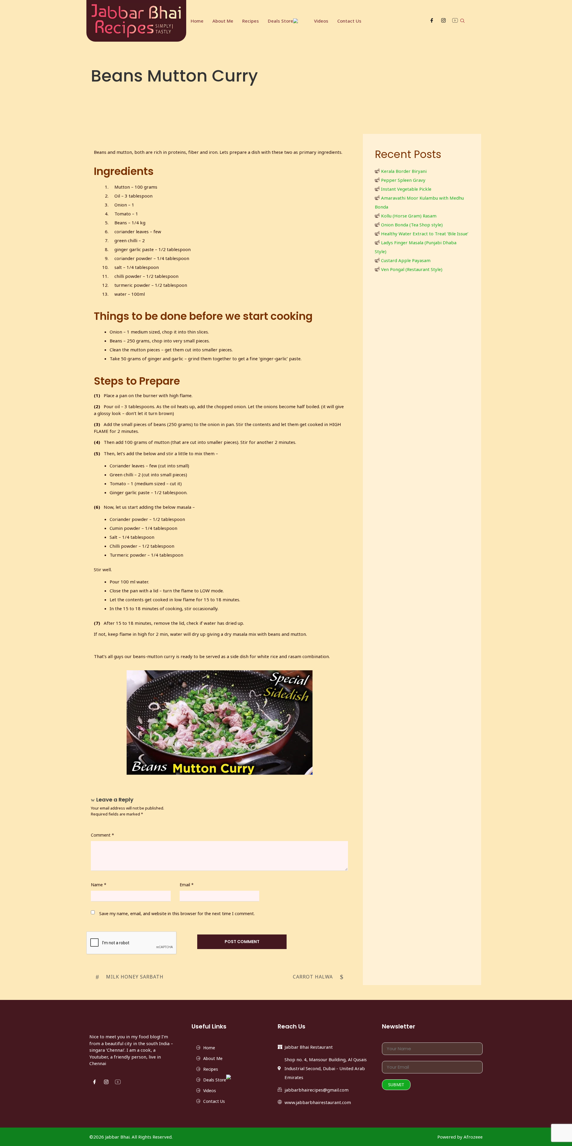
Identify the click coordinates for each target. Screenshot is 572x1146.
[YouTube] (455, 21)
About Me (222, 21)
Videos (321, 21)
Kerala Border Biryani (404, 171)
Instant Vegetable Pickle (406, 189)
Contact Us (349, 21)
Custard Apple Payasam (405, 260)
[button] (462, 21)
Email (187, 884)
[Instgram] (443, 21)
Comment (102, 835)
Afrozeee (473, 1137)
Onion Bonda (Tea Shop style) (412, 225)
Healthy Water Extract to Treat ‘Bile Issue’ (424, 234)
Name (98, 884)
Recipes (250, 21)
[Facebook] (432, 21)
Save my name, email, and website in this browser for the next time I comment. (177, 913)
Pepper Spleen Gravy (403, 180)
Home (197, 21)
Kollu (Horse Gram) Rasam (408, 216)
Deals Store (280, 21)
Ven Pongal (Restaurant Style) (411, 269)
